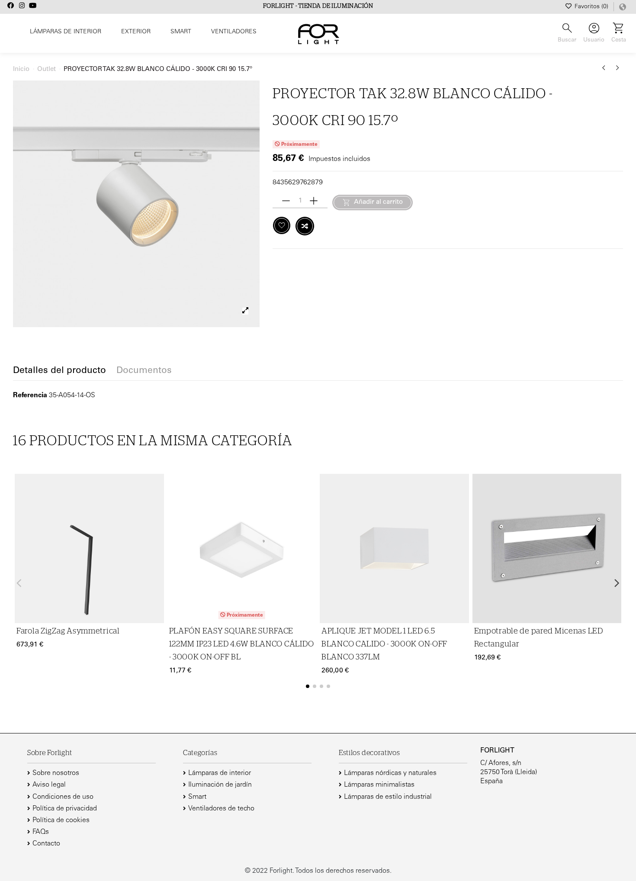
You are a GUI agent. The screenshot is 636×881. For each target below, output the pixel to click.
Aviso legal (49, 784)
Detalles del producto (59, 371)
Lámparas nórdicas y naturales (390, 773)
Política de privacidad (64, 808)
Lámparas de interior (219, 773)
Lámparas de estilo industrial (388, 797)
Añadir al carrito (378, 202)
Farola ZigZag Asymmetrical (68, 631)
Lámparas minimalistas (379, 784)
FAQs (40, 832)
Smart (197, 797)
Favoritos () (591, 7)
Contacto (46, 843)
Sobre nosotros (55, 773)
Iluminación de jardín (220, 784)
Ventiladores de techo (221, 808)
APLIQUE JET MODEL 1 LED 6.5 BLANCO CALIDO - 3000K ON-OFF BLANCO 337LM (384, 644)
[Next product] (617, 71)
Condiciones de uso (62, 797)
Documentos (144, 371)
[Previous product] (605, 71)
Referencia (30, 395)
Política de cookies (61, 820)
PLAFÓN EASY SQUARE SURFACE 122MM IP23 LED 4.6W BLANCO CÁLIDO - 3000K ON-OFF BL (241, 644)
